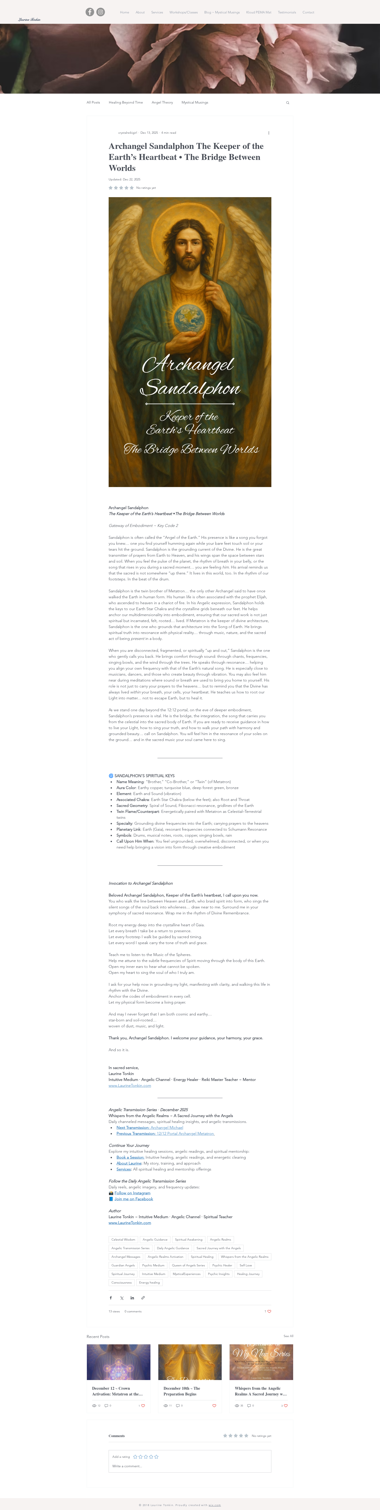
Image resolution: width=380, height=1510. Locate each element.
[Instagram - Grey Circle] (100, 12)
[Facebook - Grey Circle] (90, 12)
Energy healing (149, 1282)
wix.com (215, 1505)
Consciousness (121, 1282)
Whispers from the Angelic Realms (245, 1257)
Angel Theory (162, 102)
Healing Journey (248, 1274)
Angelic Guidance (155, 1239)
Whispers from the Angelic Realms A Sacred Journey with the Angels (261, 1391)
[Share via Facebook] (111, 1298)
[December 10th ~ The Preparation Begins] (190, 1362)
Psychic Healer (222, 1265)
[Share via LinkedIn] (132, 1298)
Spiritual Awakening (189, 1239)
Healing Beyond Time (126, 102)
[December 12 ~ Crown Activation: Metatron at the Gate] (118, 1362)
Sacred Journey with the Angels (219, 1248)
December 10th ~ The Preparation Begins (182, 1391)
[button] (288, 102)
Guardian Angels (123, 1265)
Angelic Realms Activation (165, 1257)
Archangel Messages (125, 1257)
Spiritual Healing (202, 1257)
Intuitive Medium (153, 1274)
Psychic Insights (219, 1274)
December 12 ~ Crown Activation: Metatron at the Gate (115, 1391)
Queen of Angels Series (188, 1265)
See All (288, 1336)
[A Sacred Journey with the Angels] (261, 1362)
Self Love (246, 1265)
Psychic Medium (153, 1265)
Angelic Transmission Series (130, 1248)
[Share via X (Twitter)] (121, 1298)
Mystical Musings (195, 102)
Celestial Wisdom (123, 1239)
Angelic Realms (220, 1239)
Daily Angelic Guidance (173, 1248)
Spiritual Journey (123, 1274)
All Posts (93, 102)
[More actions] (268, 132)
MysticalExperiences (187, 1274)
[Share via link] (143, 1298)
